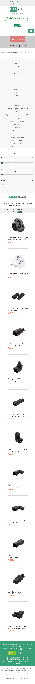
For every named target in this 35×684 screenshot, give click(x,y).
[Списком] (20, 211)
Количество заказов (22, 209)
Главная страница (6, 51)
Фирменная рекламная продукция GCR (17, 115)
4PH (17, 111)
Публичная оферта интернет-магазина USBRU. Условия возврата (17, 645)
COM (16, 95)
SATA (16, 92)
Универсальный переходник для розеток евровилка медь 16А (18, 238)
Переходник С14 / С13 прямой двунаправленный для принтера (18, 415)
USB (17, 60)
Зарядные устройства (17, 118)
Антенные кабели (17, 124)
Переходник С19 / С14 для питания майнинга (16, 556)
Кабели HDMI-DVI (17, 105)
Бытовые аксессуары (17, 127)
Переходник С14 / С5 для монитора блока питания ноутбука (16, 344)
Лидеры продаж (17, 45)
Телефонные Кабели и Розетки (16, 102)
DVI (17, 79)
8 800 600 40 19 (17, 18)
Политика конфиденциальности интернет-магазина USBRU (17, 649)
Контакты (31, 4)
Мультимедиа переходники (16, 70)
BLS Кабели (17, 73)
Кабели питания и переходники (9, 52)
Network (17, 67)
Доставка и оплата (18, 4)
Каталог (19, 39)
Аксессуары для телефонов (16, 121)
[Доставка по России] (17, 25)
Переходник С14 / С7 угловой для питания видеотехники (18, 380)
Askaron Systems (24, 678)
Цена (8, 209)
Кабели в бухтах (16, 147)
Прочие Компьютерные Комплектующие (17, 108)
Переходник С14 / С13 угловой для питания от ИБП (17, 521)
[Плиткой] (17, 211)
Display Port (17, 89)
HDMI (16, 76)
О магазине (4, 4)
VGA (17, 83)
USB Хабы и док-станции (17, 137)
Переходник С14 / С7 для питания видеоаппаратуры (18, 309)
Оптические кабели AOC (17, 86)
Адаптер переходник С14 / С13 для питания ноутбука (17, 486)
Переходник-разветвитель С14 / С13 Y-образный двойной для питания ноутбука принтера (17, 627)
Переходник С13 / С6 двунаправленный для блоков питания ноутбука (17, 592)
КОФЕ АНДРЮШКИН (16, 140)
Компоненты (16, 131)
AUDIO (17, 63)
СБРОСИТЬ (22, 197)
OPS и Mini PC (17, 143)
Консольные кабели (16, 134)
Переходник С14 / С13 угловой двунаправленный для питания (17, 450)
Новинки (13, 209)
